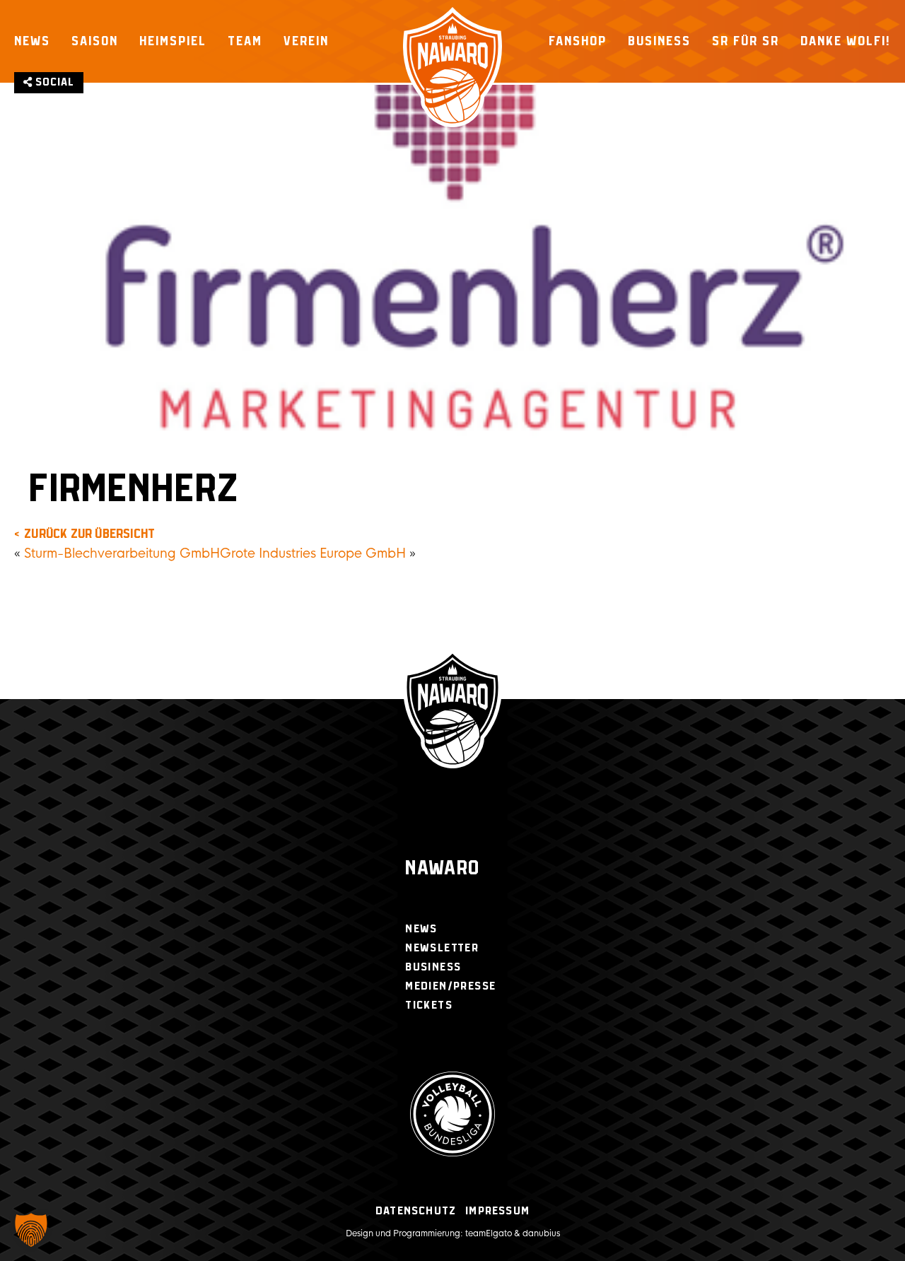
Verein (306, 41)
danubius (541, 1233)
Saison (94, 41)
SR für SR (745, 41)
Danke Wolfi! (845, 41)
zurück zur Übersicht (89, 534)
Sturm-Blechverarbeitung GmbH (122, 553)
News (32, 41)
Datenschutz (415, 1211)
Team (245, 41)
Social (53, 82)
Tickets (428, 1005)
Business (659, 41)
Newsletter (442, 948)
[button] (31, 1230)
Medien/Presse (450, 986)
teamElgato (488, 1233)
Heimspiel (172, 41)
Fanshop (578, 41)
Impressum (497, 1211)
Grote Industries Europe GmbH (313, 553)
